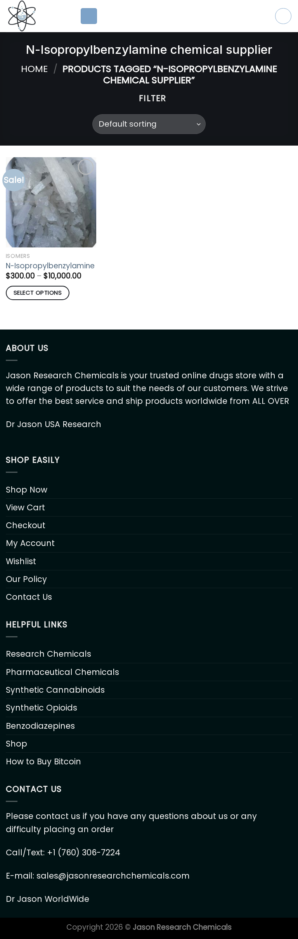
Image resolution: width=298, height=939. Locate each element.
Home (34, 68)
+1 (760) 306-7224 (83, 852)
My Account (30, 543)
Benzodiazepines (40, 725)
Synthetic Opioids (41, 707)
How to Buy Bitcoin (43, 761)
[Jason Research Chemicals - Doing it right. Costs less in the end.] (37, 16)
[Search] (283, 16)
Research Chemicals (48, 653)
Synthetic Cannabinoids (55, 689)
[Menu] (89, 16)
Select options (38, 292)
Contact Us (29, 597)
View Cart (25, 507)
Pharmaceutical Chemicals (62, 672)
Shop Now (26, 489)
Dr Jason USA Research (53, 424)
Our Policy (26, 579)
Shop (16, 743)
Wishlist (21, 561)
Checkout (25, 525)
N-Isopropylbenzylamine (50, 266)
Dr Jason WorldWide (47, 899)
